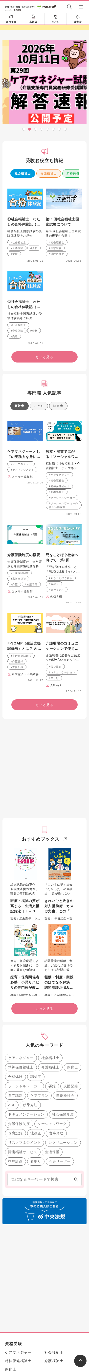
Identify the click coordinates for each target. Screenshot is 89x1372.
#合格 (34, 342)
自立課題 (15, 1189)
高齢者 (33, 22)
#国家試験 (55, 342)
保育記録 (15, 1227)
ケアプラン (39, 1189)
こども (56, 22)
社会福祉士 (23, 267)
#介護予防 (31, 678)
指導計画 (15, 1255)
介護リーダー (60, 1255)
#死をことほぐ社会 (60, 672)
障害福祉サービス (22, 1246)
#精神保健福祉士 (59, 580)
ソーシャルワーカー (24, 1180)
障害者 (78, 22)
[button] (23, 129)
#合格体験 (17, 342)
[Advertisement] (44, 862)
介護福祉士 (49, 267)
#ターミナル (56, 683)
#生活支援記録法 (21, 749)
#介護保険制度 (20, 667)
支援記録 (71, 1180)
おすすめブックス (40, 932)
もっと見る (44, 218)
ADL (11, 1199)
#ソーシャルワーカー (62, 591)
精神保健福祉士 (21, 1161)
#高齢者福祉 (18, 672)
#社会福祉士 (18, 336)
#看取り (54, 677)
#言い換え (55, 760)
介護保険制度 (19, 1218)
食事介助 (56, 1227)
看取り (35, 1255)
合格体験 (15, 1171)
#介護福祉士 (56, 586)
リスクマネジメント (24, 1236)
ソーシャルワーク (52, 1218)
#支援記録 (17, 761)
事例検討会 (65, 1189)
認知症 (35, 1171)
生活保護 (52, 1246)
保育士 (72, 1161)
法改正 (35, 1227)
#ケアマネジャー (21, 558)
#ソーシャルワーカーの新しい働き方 (63, 599)
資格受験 (11, 22)
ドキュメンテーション (26, 1208)
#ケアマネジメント (22, 563)
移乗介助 (30, 1199)
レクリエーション (63, 1236)
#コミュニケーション (62, 766)
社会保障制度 (63, 1208)
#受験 (14, 347)
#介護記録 (17, 755)
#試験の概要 (56, 347)
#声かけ (54, 772)
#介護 (14, 678)
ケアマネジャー (21, 1152)
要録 (52, 1180)
